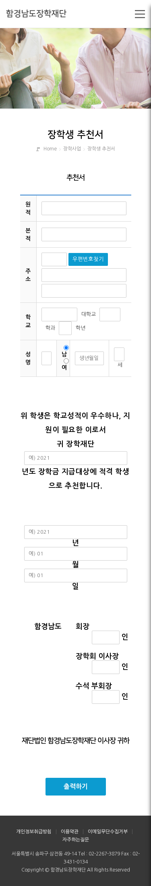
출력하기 (76, 786)
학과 (50, 328)
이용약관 (70, 831)
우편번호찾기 (88, 259)
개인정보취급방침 (34, 831)
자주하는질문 (75, 839)
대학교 (88, 314)
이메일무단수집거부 (108, 831)
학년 (80, 328)
